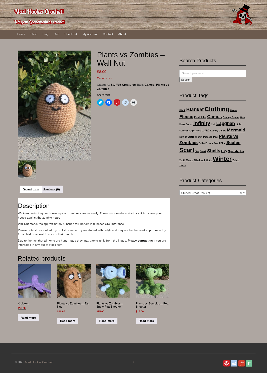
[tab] (31, 189)
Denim (233, 110)
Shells (213, 150)
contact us (145, 240)
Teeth (182, 160)
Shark (203, 151)
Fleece (186, 116)
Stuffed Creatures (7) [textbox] (211, 193)
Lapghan (225, 123)
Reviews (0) (51, 189)
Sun (241, 151)
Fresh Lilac (200, 117)
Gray (242, 117)
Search (185, 79)
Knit (213, 124)
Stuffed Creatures (123, 84)
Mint (181, 137)
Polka (202, 143)
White (209, 160)
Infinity (201, 123)
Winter (222, 158)
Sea (197, 151)
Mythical (191, 136)
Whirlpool (199, 160)
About (122, 34)
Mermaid (236, 129)
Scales (233, 142)
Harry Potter (186, 124)
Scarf (186, 149)
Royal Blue (219, 143)
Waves (189, 160)
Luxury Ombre (218, 130)
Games (149, 84)
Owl (200, 137)
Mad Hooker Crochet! (39, 11)
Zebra (182, 165)
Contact (108, 34)
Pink (215, 137)
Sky (224, 151)
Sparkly (233, 151)
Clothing (217, 109)
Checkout (70, 34)
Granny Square (231, 117)
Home (21, 34)
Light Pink (195, 130)
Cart (56, 34)
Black (182, 110)
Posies (209, 143)
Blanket (195, 109)
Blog (45, 34)
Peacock (207, 137)
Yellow (235, 160)
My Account (90, 34)
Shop (33, 34)
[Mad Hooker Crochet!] (242, 14)
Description (31, 189)
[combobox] (212, 193)
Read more (28, 317)
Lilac (205, 130)
